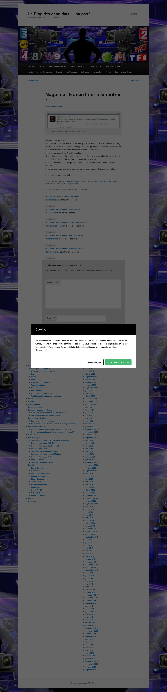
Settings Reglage (94, 362)
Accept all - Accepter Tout (118, 362)
